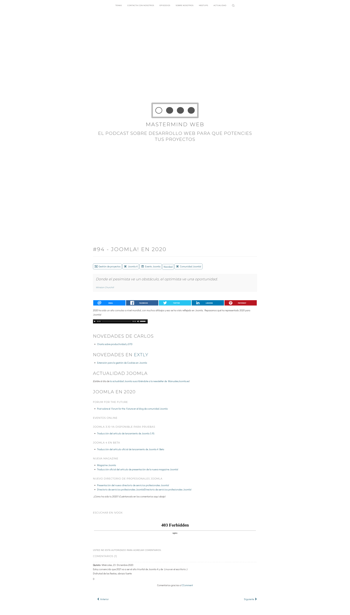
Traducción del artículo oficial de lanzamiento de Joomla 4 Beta (130, 449)
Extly (141, 354)
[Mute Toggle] (138, 321)
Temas (118, 5)
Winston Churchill (105, 287)
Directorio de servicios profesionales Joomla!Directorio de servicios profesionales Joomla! (144, 489)
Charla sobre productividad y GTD (114, 344)
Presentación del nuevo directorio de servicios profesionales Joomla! (133, 485)
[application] (120, 321)
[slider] (144, 321)
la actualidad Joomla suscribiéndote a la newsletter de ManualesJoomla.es (149, 381)
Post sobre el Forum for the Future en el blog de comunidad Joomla (132, 408)
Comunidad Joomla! (190, 266)
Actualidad (220, 5)
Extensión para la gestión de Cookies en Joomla (122, 362)
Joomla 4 (133, 266)
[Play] (95, 321)
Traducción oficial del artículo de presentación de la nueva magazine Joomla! (137, 469)
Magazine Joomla (106, 465)
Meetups (203, 5)
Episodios (165, 5)
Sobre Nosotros (184, 5)
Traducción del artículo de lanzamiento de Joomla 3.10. (126, 433)
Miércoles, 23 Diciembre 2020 (117, 565)
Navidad (168, 266)
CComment (187, 585)
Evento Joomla (152, 266)
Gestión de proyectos (109, 266)
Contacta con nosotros (140, 5)
